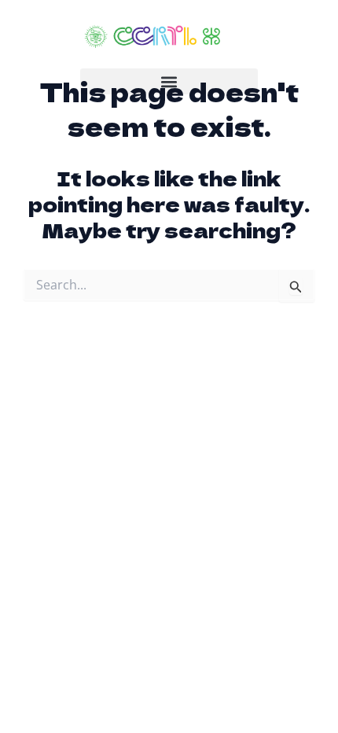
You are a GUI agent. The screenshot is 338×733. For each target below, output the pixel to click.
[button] (169, 81)
